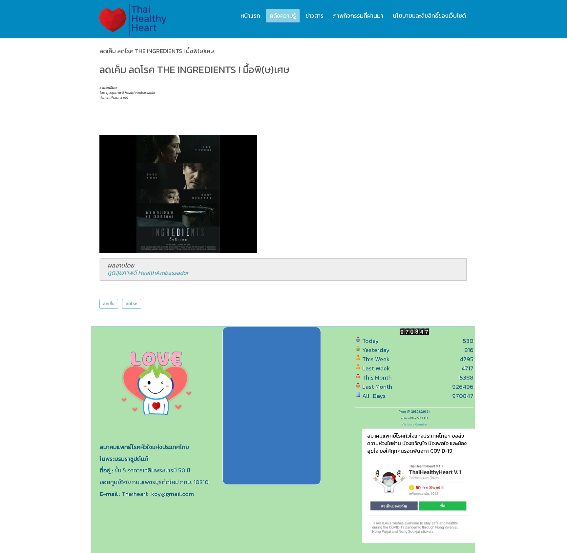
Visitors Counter (414, 424)
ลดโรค (131, 304)
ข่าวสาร (314, 15)
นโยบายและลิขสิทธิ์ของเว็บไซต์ (429, 15)
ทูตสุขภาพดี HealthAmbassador (148, 272)
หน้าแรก (250, 15)
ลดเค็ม (109, 304)
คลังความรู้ (283, 15)
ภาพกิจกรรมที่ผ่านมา (358, 15)
